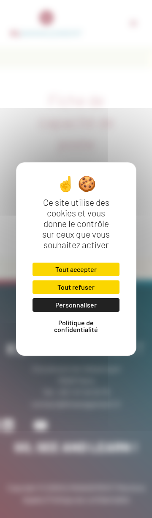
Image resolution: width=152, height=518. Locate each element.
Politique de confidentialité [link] (76, 326)
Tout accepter (76, 269)
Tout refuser (76, 287)
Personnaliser (76, 305)
